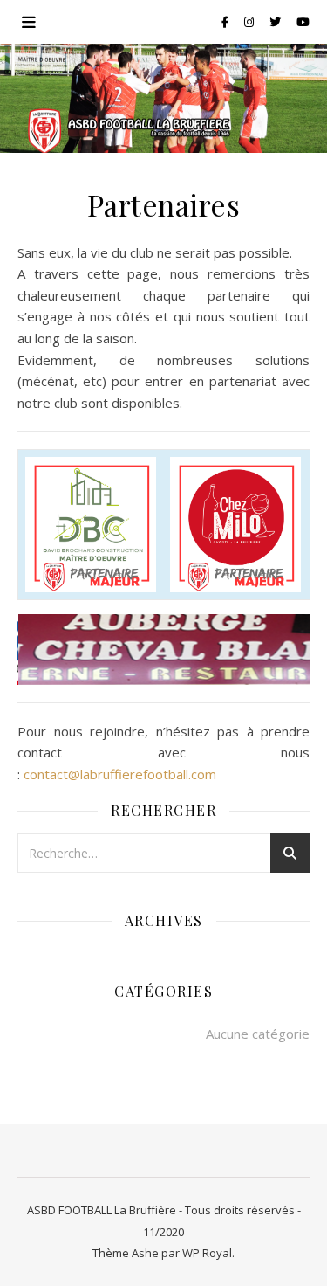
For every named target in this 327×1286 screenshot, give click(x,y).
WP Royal (207, 1253)
